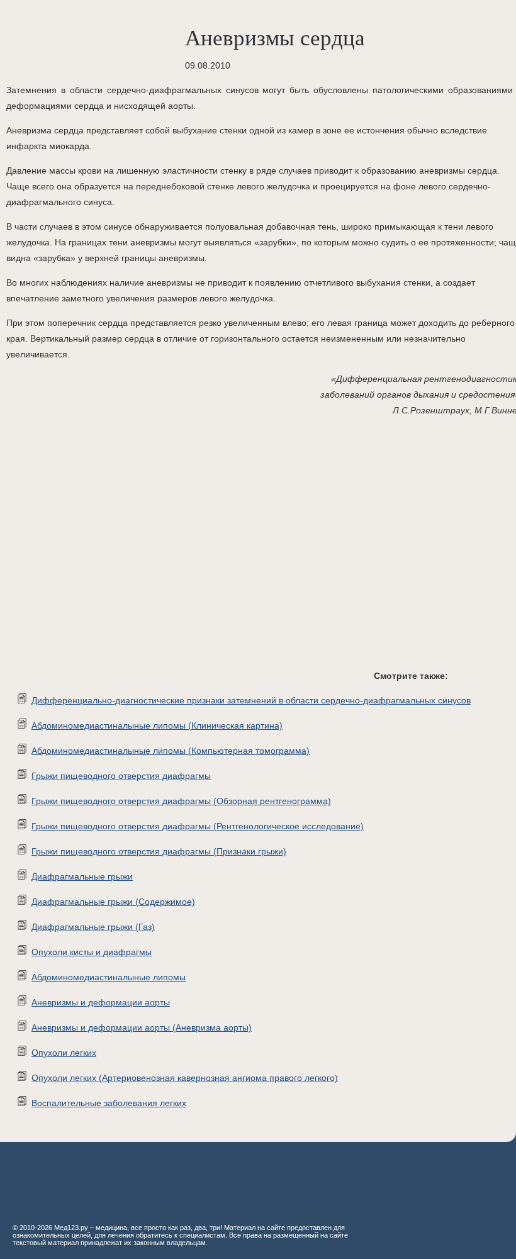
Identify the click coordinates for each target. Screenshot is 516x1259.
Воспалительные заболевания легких (108, 1103)
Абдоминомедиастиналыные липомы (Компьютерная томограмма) (170, 751)
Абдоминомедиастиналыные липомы (108, 977)
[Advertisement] (188, 553)
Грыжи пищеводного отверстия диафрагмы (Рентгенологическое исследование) (197, 826)
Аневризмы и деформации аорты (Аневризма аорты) (141, 1027)
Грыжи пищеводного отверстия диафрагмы (121, 776)
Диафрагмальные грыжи (82, 876)
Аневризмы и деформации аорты (100, 1002)
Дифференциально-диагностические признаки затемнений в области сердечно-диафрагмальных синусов (251, 700)
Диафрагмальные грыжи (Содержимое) (113, 902)
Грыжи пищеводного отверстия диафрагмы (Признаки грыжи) (158, 851)
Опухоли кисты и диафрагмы (91, 952)
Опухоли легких (63, 1053)
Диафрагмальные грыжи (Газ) (93, 927)
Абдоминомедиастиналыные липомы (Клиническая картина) (157, 725)
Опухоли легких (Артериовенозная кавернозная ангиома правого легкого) (184, 1078)
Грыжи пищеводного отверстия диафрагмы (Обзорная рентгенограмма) (181, 801)
